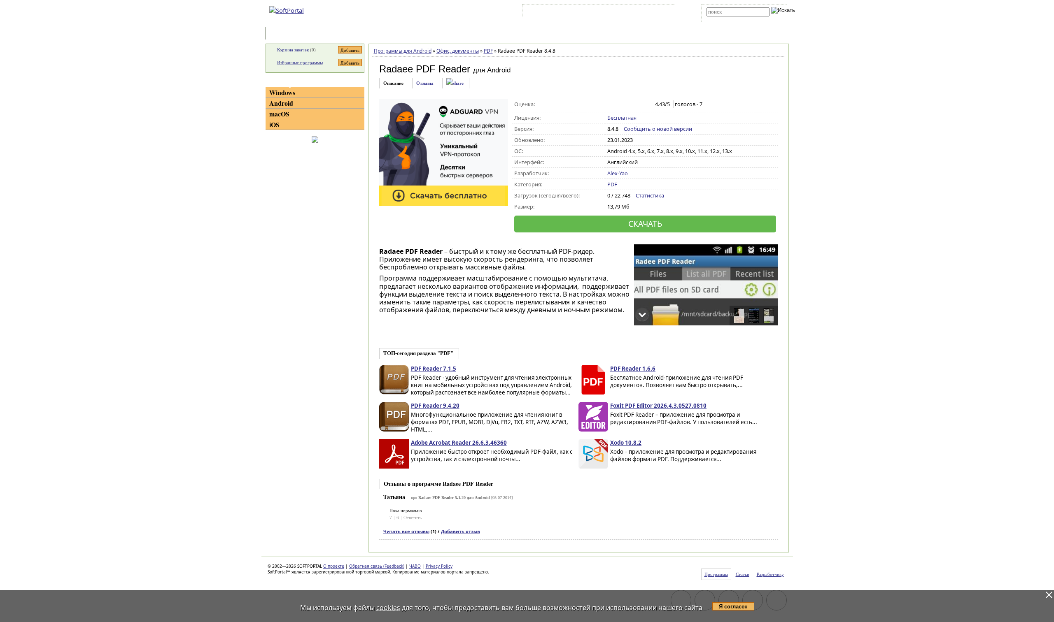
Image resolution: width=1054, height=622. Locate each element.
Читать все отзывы (406, 531)
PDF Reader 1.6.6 (632, 368)
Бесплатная (622, 117)
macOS (279, 113)
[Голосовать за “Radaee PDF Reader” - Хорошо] (637, 104)
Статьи (331, 34)
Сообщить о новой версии (658, 128)
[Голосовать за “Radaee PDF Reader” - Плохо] (620, 104)
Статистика (650, 195)
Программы (290, 34)
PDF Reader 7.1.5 (433, 368)
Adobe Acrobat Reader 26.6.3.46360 (459, 442)
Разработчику (770, 574)
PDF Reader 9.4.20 (435, 405)
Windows (282, 92)
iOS (274, 124)
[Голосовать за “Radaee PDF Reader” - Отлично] (646, 104)
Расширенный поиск (729, 19)
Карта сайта (638, 11)
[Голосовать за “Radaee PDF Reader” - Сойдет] (629, 104)
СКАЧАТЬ (645, 223)
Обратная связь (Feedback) (376, 566)
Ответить (412, 517)
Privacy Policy (439, 566)
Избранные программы (300, 62)
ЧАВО (415, 566)
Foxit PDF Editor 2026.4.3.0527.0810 (658, 405)
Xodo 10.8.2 (625, 442)
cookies (388, 607)
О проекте (333, 566)
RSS (663, 11)
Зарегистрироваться (596, 11)
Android (281, 103)
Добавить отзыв (460, 531)
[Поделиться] (455, 83)
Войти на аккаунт (549, 11)
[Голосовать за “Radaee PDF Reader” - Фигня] (611, 104)
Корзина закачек (293, 49)
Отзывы (425, 83)
